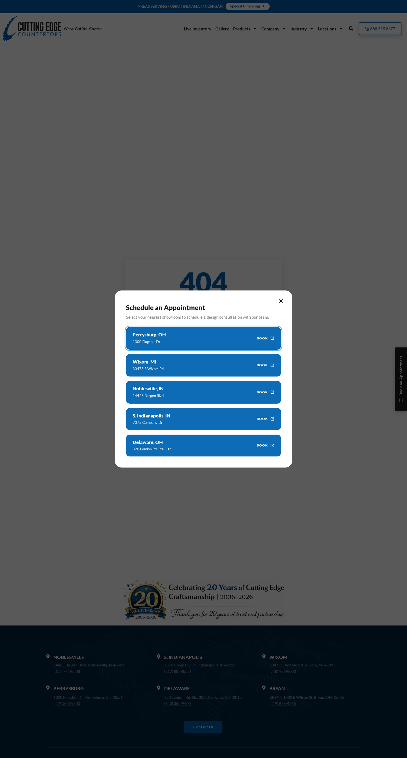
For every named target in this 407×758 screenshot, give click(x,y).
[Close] (281, 301)
